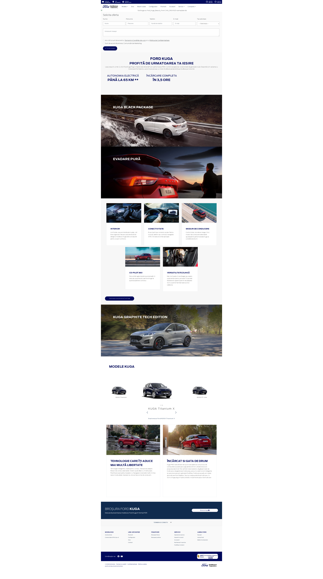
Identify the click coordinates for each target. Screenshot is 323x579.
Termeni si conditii (121, 564)
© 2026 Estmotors (110, 564)
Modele (124, 6)
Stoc (132, 6)
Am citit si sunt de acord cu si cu (137, 40)
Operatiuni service (179, 535)
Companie (191, 6)
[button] (110, 11)
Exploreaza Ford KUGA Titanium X (161, 418)
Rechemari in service (180, 542)
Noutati (199, 535)
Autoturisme (108, 535)
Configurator (153, 6)
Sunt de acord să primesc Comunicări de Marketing (123, 43)
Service (181, 6)
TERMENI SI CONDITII (161, 522)
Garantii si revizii (178, 537)
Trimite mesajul (110, 48)
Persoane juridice (156, 537)
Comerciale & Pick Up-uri (112, 537)
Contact (130, 542)
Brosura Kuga (204, 510)
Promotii (163, 6)
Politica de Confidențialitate (159, 40)
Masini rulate (141, 6)
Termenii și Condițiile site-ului (135, 40)
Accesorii (172, 6)
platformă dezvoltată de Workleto (114, 566)
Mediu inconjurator (202, 540)
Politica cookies (142, 564)
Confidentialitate (132, 564)
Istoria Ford (200, 537)
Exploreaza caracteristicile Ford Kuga (119, 298)
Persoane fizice (155, 535)
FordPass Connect (179, 545)
